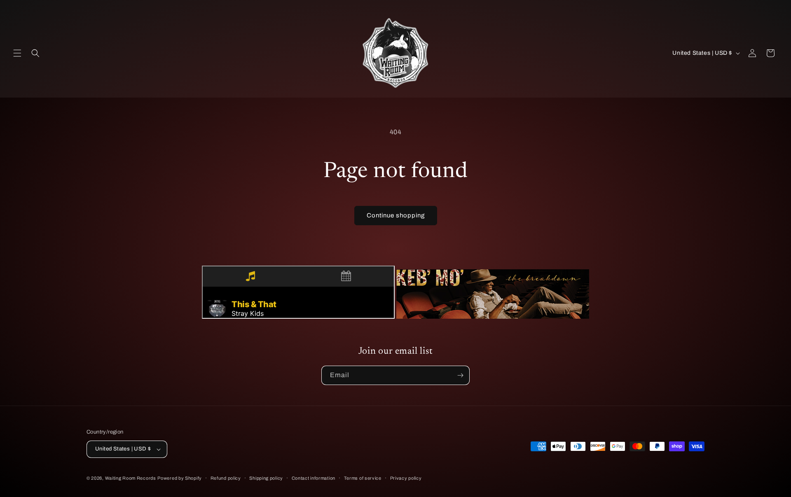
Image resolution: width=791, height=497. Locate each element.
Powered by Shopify (179, 478)
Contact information (313, 478)
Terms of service (362, 478)
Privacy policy (406, 478)
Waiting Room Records (130, 478)
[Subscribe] (460, 375)
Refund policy (226, 478)
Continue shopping (396, 215)
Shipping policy (266, 478)
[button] (17, 53)
